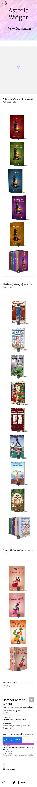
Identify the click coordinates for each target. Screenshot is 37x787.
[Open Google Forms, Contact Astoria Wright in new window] (31, 699)
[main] (18, 15)
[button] (2, 3)
